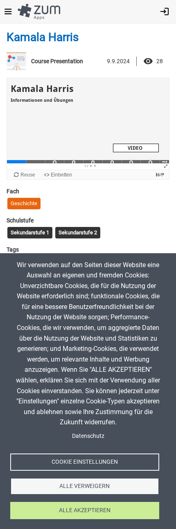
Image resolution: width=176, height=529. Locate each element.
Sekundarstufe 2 (78, 232)
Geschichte (24, 203)
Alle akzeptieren (85, 510)
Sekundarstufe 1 (30, 232)
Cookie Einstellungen (85, 461)
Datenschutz (88, 436)
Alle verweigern (84, 486)
